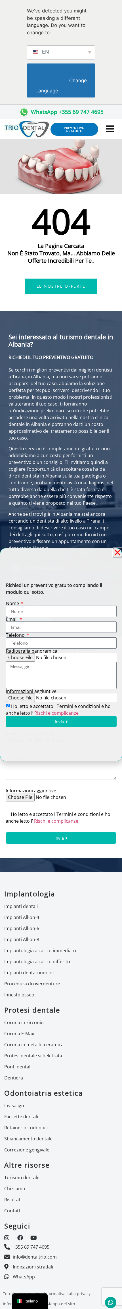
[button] (117, 552)
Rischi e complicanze (56, 713)
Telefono (16, 635)
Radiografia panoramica (31, 651)
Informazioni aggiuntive (31, 691)
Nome (13, 603)
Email (12, 619)
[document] (61, 654)
